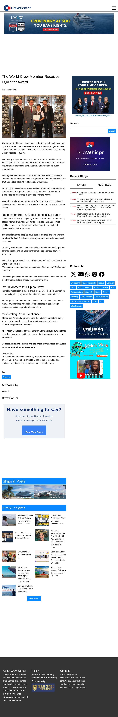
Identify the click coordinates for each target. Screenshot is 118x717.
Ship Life (89, 292)
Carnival (110, 283)
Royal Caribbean (84, 288)
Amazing (6, 377)
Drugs (97, 292)
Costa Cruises (77, 292)
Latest (81, 185)
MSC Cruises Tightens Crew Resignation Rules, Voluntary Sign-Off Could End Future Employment (96, 207)
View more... (34, 599)
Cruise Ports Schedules (80, 301)
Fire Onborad (86, 297)
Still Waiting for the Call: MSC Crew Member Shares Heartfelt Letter (93, 215)
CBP (95, 301)
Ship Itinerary (76, 306)
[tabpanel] (93, 207)
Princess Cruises (101, 288)
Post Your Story (34, 432)
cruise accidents (89, 283)
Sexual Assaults (101, 297)
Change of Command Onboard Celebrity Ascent (95, 193)
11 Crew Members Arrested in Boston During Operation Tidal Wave (94, 200)
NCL (73, 288)
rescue (101, 283)
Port (101, 301)
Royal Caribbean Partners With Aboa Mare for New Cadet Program (94, 221)
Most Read (104, 185)
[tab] (81, 185)
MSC (113, 288)
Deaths (106, 292)
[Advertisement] (59, 52)
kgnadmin (6, 391)
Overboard (75, 283)
